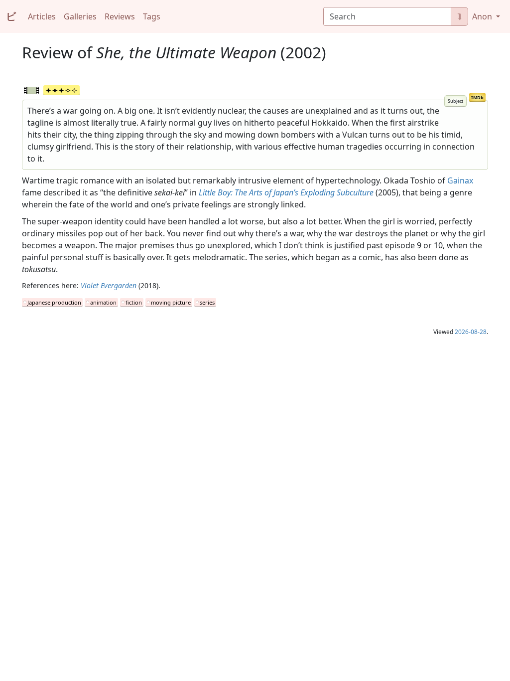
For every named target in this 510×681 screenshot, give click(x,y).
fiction (134, 302)
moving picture (171, 302)
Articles (42, 16)
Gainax (460, 180)
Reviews (120, 16)
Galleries (80, 16)
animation (103, 302)
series (207, 302)
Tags (151, 16)
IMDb (477, 97)
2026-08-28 (471, 332)
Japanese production (54, 302)
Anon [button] (483, 16)
